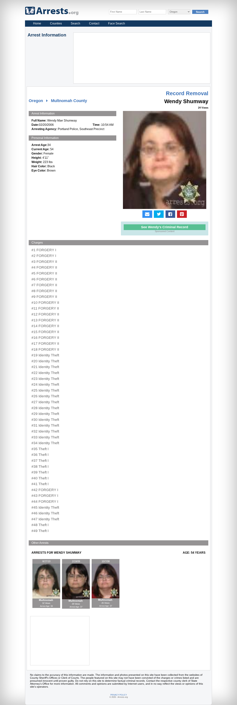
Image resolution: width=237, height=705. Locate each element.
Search (75, 23)
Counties (56, 23)
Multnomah (46, 599)
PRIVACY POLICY (118, 695)
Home (37, 23)
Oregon (36, 100)
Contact (94, 23)
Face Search (116, 23)
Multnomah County (69, 100)
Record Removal (187, 93)
